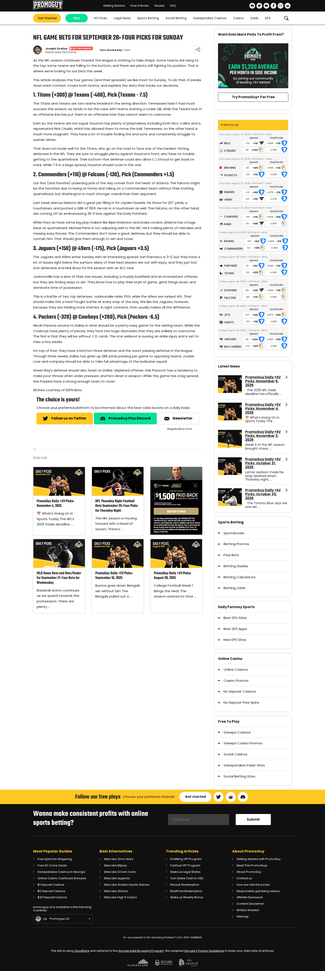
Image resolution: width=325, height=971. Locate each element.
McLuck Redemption (184, 885)
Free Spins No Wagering (55, 859)
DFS (268, 18)
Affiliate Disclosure (250, 897)
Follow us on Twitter (68, 418)
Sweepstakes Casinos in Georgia (61, 872)
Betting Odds (234, 588)
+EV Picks (100, 18)
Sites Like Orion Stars (118, 859)
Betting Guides (236, 566)
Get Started (47, 18)
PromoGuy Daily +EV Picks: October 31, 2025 (263, 463)
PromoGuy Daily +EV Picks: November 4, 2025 (55, 504)
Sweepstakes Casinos (209, 18)
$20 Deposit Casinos (52, 897)
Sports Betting (148, 18)
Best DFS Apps (235, 628)
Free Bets (231, 555)
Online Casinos (236, 669)
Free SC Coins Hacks (52, 865)
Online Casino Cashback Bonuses (62, 878)
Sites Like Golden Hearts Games (126, 885)
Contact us (244, 878)
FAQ (173, 6)
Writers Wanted (248, 910)
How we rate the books (253, 885)
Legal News (122, 18)
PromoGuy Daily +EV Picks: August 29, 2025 (172, 576)
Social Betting (176, 18)
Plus (76, 18)
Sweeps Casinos (237, 732)
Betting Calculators (240, 577)
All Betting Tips (229, 124)
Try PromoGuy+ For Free (253, 97)
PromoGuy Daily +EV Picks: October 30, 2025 (263, 494)
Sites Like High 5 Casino (120, 897)
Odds (254, 18)
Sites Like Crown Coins (120, 872)
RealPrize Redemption (186, 891)
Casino (238, 18)
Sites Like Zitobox (116, 891)
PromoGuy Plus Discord (129, 418)
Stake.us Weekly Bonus (186, 897)
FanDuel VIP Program (185, 865)
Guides (159, 6)
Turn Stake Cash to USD (186, 878)
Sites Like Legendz (117, 878)
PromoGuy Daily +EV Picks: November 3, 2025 (263, 436)
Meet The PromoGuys (252, 865)
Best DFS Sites (235, 617)
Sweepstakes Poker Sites (244, 765)
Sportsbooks (234, 533)
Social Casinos (235, 754)
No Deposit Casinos (240, 691)
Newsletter (183, 418)
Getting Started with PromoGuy (259, 859)
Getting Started (114, 6)
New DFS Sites (235, 639)
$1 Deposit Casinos (51, 885)
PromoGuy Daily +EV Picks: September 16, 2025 (114, 576)
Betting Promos (236, 544)
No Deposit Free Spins (241, 702)
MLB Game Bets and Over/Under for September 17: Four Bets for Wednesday (59, 578)
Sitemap (243, 916)
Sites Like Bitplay (115, 865)
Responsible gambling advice (258, 891)
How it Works (139, 6)
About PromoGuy (249, 872)
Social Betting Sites (239, 776)
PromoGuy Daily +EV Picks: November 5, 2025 (263, 381)
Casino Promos (236, 680)
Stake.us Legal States (185, 872)
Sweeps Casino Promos (243, 743)
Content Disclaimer (250, 904)
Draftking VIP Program (186, 859)
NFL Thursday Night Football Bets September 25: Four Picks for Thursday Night (116, 506)
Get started (195, 796)
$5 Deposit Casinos (51, 891)
